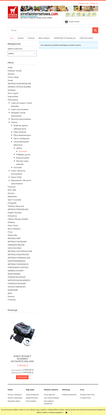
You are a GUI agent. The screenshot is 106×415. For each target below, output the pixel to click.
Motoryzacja (13, 99)
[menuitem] (12, 38)
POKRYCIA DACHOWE (17, 283)
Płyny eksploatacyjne (22, 135)
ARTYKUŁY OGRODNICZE (18, 264)
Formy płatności (49, 394)
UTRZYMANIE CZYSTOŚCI (18, 267)
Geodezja (11, 90)
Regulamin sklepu (14, 401)
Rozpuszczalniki (22, 157)
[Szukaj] (95, 30)
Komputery (12, 216)
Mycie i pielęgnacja (21, 138)
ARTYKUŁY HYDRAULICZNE (19, 257)
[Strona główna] (53, 12)
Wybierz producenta (15, 49)
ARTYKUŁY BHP (14, 238)
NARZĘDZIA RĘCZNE (16, 245)
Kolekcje (11, 222)
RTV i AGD (12, 190)
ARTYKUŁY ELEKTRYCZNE (18, 254)
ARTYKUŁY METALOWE (17, 241)
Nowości (11, 296)
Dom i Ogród (13, 93)
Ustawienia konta (32, 398)
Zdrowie (11, 74)
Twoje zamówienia (32, 394)
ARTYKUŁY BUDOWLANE (18, 209)
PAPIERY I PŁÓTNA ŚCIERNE (19, 87)
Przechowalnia (31, 401)
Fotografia (12, 203)
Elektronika (12, 235)
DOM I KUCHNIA (14, 248)
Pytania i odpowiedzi (15, 398)
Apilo (10, 293)
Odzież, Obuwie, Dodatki (18, 219)
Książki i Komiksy (15, 212)
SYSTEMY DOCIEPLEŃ (16, 277)
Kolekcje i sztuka (14, 70)
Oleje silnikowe (20, 132)
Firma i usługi (13, 77)
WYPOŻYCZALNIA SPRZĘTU (19, 280)
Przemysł (11, 187)
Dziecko (11, 193)
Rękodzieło (12, 196)
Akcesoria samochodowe (21, 119)
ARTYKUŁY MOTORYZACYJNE (20, 251)
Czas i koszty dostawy (51, 398)
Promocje (12, 299)
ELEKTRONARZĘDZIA (16, 261)
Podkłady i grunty (23, 154)
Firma (10, 232)
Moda (10, 67)
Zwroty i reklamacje (15, 394)
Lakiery (19, 148)
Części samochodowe (19, 109)
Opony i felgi (16, 177)
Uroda (10, 80)
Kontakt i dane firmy (87, 394)
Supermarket (13, 96)
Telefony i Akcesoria (16, 206)
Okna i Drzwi (13, 225)
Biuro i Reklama (14, 228)
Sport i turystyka (14, 199)
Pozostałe (23, 151)
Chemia (14, 122)
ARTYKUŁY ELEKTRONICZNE (19, 83)
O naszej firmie (85, 398)
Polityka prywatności (69, 394)
